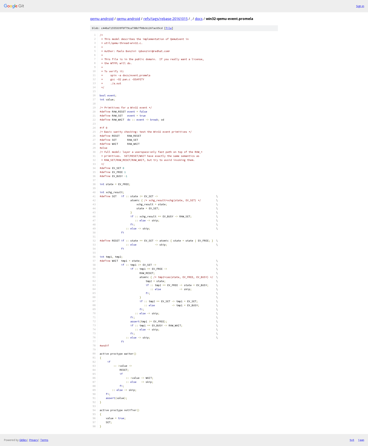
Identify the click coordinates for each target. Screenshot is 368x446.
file (169, 28)
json (361, 440)
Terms (44, 440)
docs (199, 18)
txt (352, 440)
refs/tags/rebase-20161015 (165, 18)
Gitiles (23, 440)
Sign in (360, 6)
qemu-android (101, 18)
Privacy (33, 440)
